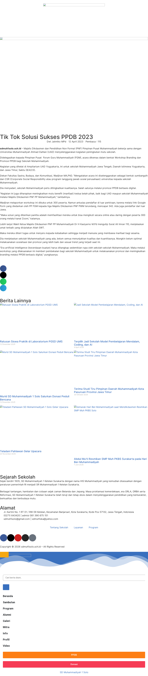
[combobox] (74, 578)
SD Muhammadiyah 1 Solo (74, 672)
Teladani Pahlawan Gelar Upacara (20, 451)
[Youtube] (18, 537)
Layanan (78, 527)
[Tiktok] (32, 537)
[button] (3, 268)
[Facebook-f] (3, 537)
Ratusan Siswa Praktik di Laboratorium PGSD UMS (31, 341)
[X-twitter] (10, 537)
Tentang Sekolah (59, 527)
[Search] (6, 587)
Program (93, 527)
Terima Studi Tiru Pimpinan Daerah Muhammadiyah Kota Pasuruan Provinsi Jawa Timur (109, 390)
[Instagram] (25, 537)
